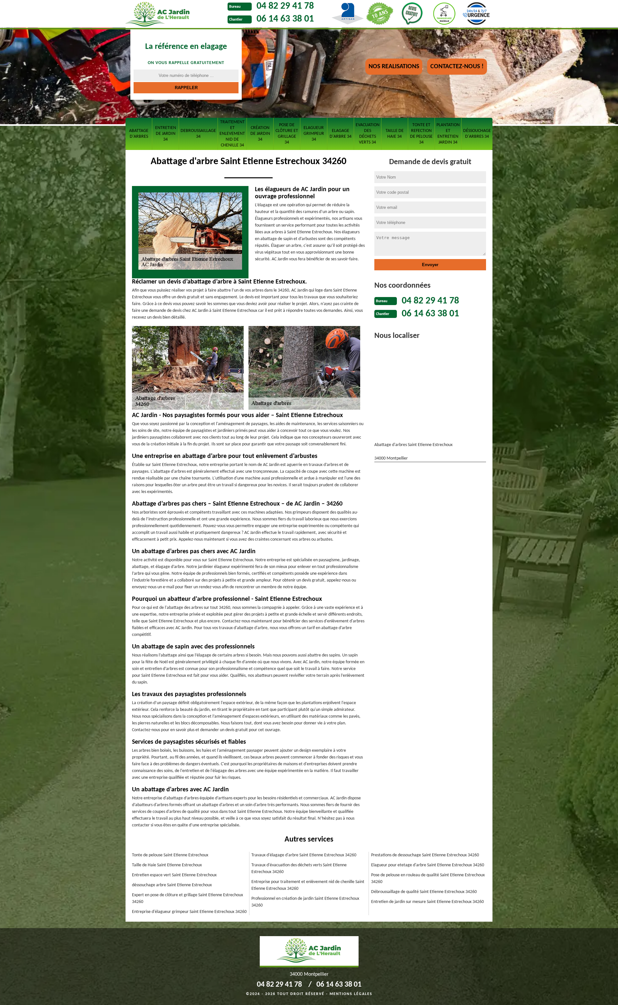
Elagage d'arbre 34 (340, 133)
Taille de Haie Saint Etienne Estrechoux (167, 865)
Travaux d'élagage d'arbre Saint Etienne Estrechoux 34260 (303, 855)
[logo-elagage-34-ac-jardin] (175, 15)
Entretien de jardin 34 (165, 134)
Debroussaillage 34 (198, 133)
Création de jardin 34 (260, 134)
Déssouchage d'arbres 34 (477, 133)
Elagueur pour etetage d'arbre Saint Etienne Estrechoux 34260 (427, 865)
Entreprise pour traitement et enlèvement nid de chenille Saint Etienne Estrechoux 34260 (307, 885)
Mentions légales (351, 994)
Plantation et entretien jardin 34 (448, 134)
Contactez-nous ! (457, 66)
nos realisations (394, 66)
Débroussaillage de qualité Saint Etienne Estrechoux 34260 (424, 891)
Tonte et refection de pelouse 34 (421, 134)
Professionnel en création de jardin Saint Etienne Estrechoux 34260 (305, 902)
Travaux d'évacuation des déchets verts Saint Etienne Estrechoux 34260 (299, 868)
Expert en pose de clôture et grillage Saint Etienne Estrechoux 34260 (187, 898)
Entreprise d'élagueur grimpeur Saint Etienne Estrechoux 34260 (189, 911)
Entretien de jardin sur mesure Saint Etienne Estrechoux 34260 (427, 901)
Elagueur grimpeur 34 (314, 134)
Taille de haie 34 (395, 133)
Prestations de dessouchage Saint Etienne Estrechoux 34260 (425, 855)
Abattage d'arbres (138, 133)
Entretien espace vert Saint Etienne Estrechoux (174, 875)
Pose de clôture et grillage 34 (287, 134)
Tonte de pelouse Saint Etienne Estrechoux (170, 855)
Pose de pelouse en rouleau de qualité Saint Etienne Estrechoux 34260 (428, 878)
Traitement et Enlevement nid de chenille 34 (232, 134)
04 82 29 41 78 (285, 6)
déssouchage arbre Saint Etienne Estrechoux (172, 885)
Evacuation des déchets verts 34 (367, 134)
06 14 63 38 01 (285, 19)
